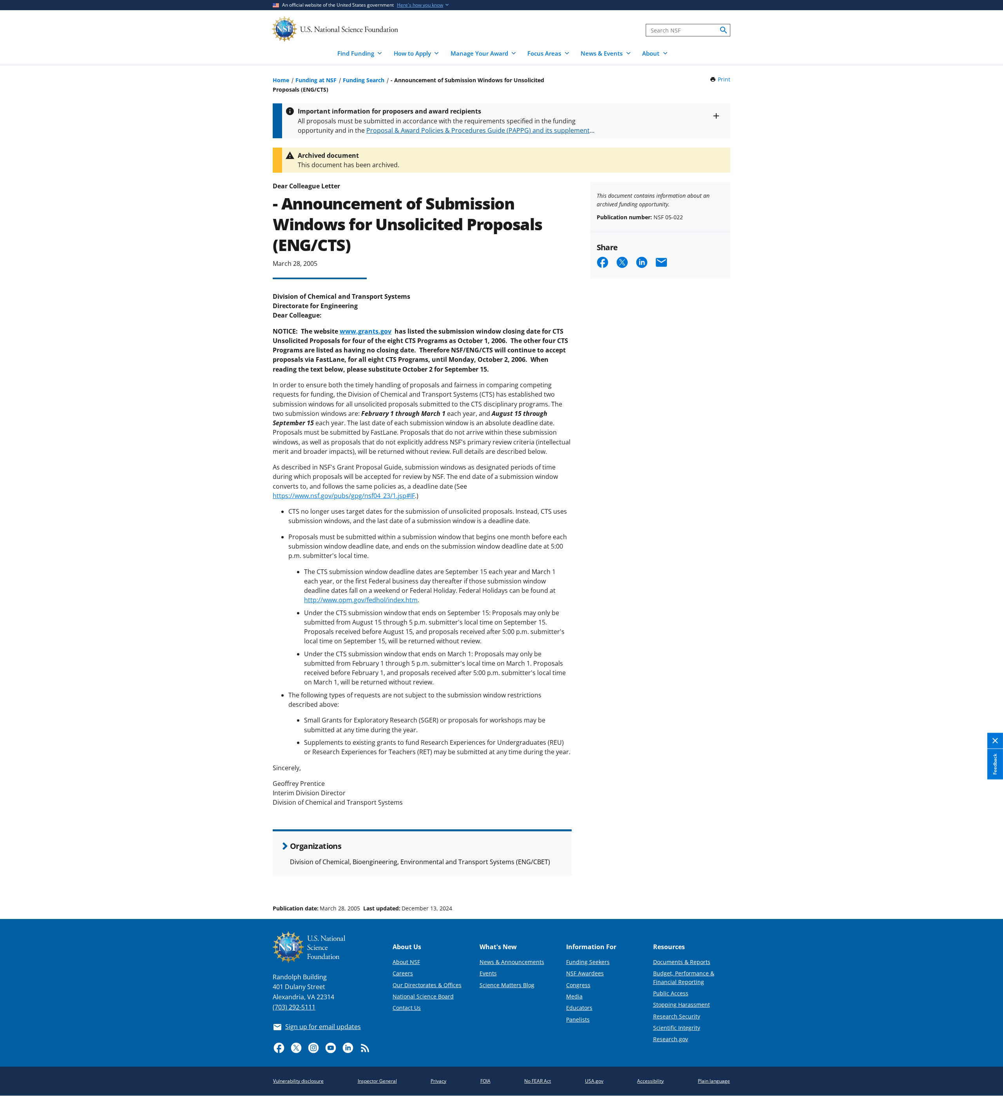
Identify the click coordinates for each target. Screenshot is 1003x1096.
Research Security (676, 1016)
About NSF (406, 962)
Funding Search (363, 80)
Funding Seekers (588, 962)
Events (488, 973)
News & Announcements (512, 962)
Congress (578, 985)
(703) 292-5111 (294, 1007)
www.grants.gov (365, 331)
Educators (579, 1007)
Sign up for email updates (323, 1026)
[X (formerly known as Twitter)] (296, 1048)
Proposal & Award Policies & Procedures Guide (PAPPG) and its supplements (479, 130)
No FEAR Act (537, 1081)
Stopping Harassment (681, 1004)
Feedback (995, 764)
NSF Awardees (585, 973)
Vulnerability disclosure (298, 1081)
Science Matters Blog (507, 985)
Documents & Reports (681, 962)
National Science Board (423, 996)
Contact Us (407, 1007)
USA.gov (594, 1081)
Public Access (670, 993)
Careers (403, 973)
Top (986, 878)
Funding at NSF (316, 80)
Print (724, 79)
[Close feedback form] (995, 741)
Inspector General (377, 1081)
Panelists (578, 1019)
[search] (723, 30)
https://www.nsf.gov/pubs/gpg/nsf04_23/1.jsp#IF (344, 495)
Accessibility (650, 1081)
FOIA (485, 1081)
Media (574, 996)
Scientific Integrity (676, 1027)
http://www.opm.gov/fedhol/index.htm (361, 600)
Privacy (438, 1081)
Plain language (714, 1081)
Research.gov (670, 1039)
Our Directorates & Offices (427, 985)
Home (281, 80)
